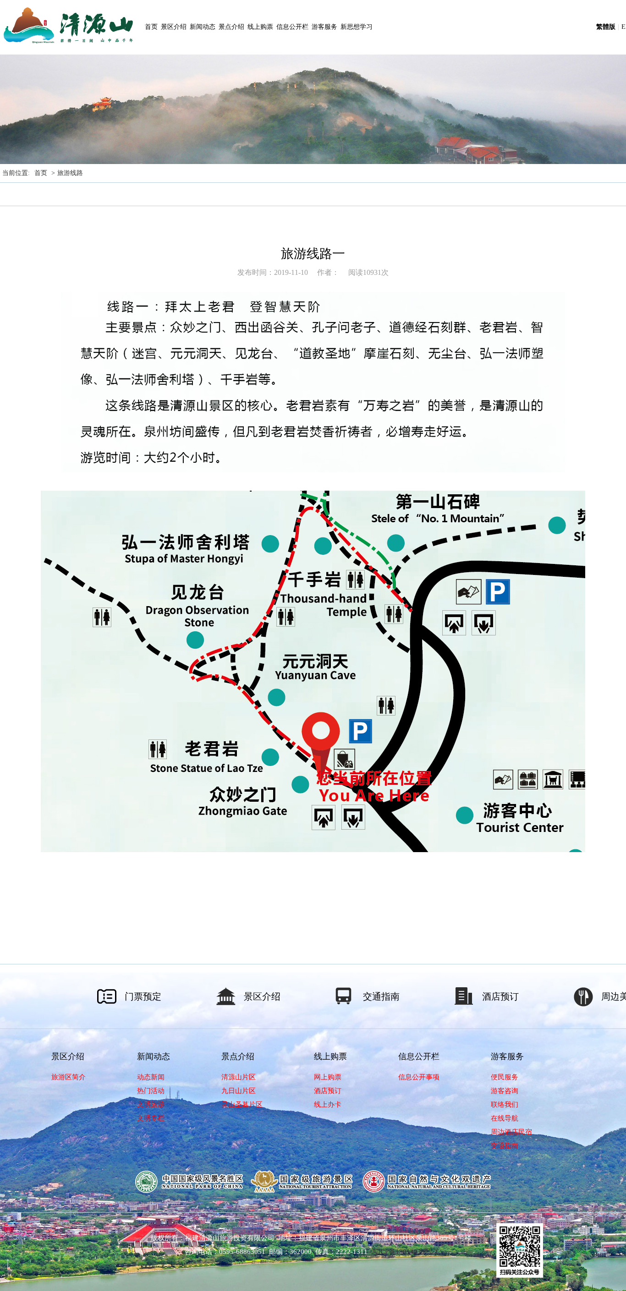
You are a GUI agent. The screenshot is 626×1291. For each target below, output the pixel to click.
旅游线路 (70, 173)
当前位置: (16, 173)
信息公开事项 (418, 1077)
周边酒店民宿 (511, 1132)
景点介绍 (231, 26)
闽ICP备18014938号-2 (404, 1251)
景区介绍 (174, 26)
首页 (151, 26)
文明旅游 (151, 1104)
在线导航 (504, 1118)
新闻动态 (202, 26)
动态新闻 (151, 1077)
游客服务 (324, 26)
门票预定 (143, 996)
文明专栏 (151, 1118)
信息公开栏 (292, 26)
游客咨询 (504, 1090)
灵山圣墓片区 (242, 1104)
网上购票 (327, 1077)
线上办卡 (327, 1104)
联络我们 (504, 1104)
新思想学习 (356, 26)
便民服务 (504, 1077)
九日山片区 (238, 1090)
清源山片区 (238, 1077)
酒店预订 (500, 996)
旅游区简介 (68, 1077)
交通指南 (381, 996)
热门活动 (151, 1090)
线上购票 (260, 26)
